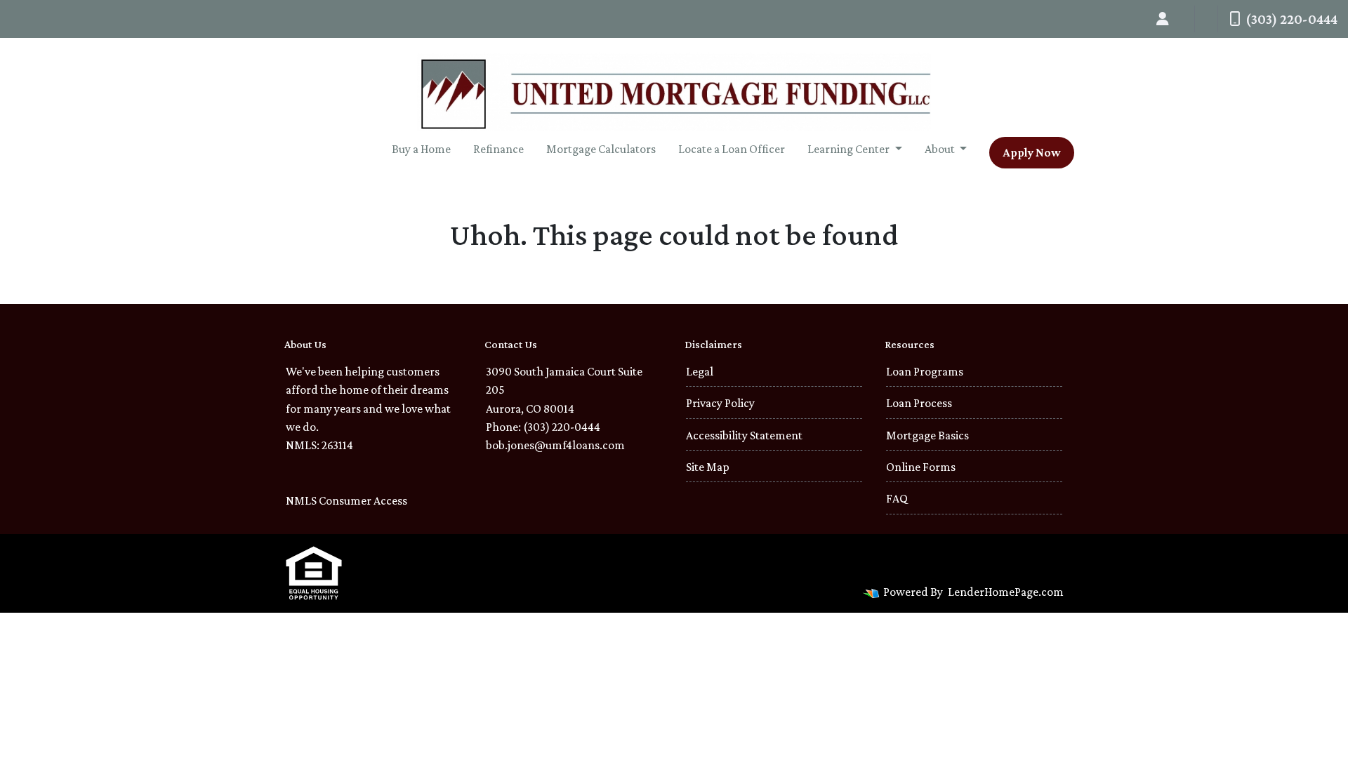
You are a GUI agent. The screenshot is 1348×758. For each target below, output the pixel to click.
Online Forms (921, 467)
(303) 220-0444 (1291, 19)
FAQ (897, 498)
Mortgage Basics (927, 435)
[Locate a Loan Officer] (1162, 18)
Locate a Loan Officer (731, 149)
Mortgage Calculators (601, 149)
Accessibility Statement (744, 435)
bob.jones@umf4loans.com (555, 445)
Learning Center (849, 149)
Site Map (707, 467)
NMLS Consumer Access (346, 500)
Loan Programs (924, 371)
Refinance (498, 149)
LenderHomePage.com (1006, 592)
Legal (699, 371)
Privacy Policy (720, 403)
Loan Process (919, 403)
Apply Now (1032, 152)
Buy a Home (421, 149)
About (941, 149)
